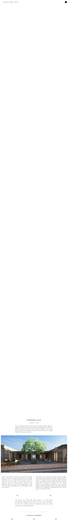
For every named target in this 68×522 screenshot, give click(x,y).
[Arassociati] (11, 2)
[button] (3, 454)
